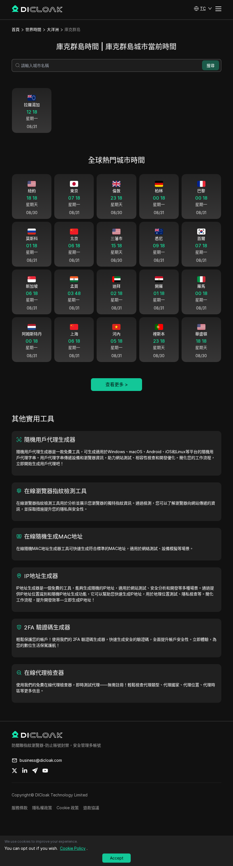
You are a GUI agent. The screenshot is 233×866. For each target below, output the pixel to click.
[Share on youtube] (45, 770)
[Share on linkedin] (25, 770)
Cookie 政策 (68, 807)
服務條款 (20, 807)
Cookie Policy (73, 848)
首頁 (16, 29)
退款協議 (91, 807)
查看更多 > (116, 384)
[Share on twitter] (14, 770)
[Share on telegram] (35, 770)
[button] (203, 8)
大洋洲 (53, 29)
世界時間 (33, 29)
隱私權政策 (42, 807)
